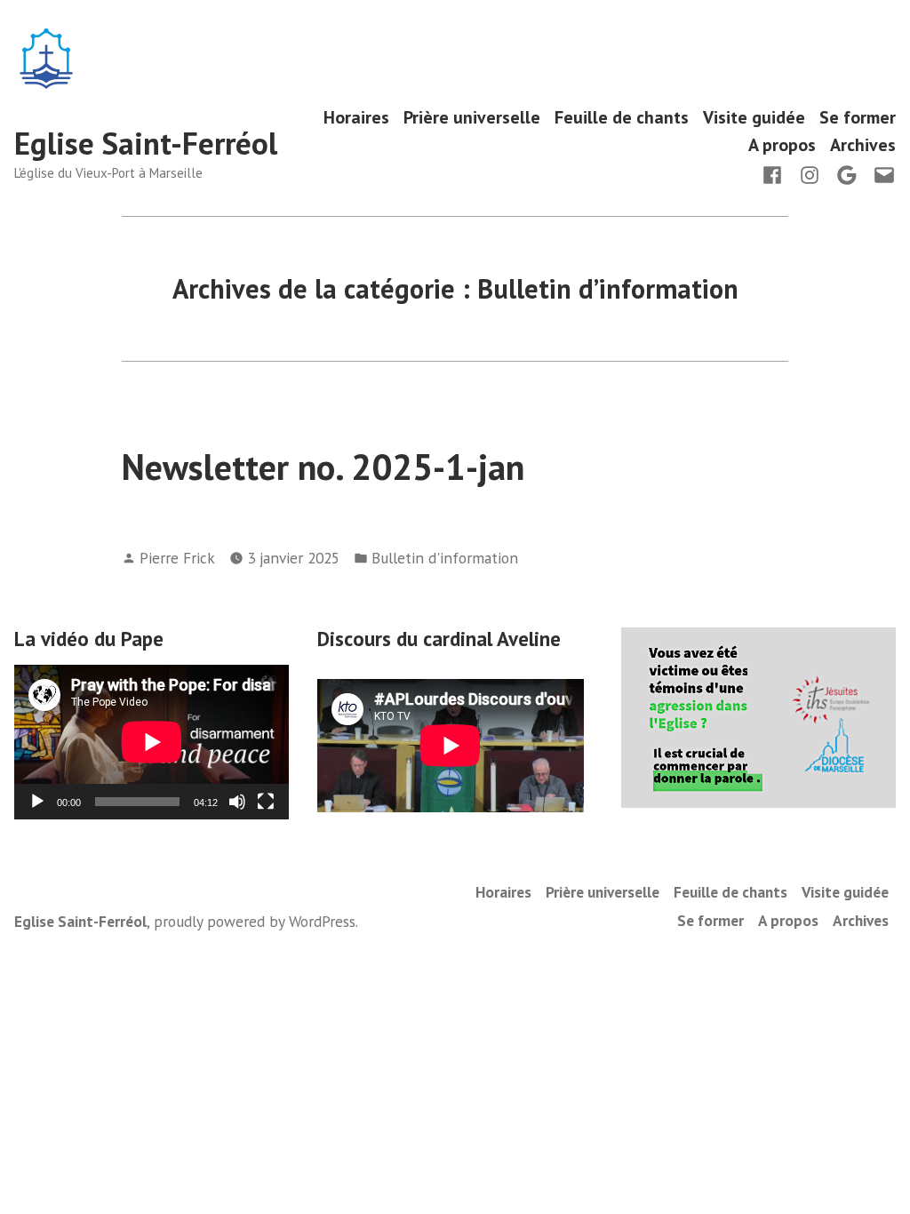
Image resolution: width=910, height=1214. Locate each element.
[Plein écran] (266, 802)
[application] (151, 742)
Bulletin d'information (444, 557)
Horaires (356, 117)
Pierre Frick (177, 557)
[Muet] (237, 802)
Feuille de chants (622, 117)
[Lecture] (37, 802)
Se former (857, 117)
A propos (782, 145)
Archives (863, 145)
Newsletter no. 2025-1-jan (323, 466)
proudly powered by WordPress (254, 921)
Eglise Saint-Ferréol (145, 143)
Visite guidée (754, 117)
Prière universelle (471, 117)
